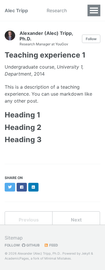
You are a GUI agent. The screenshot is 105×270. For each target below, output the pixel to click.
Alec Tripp (16, 10)
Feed (53, 245)
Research (57, 10)
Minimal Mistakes (57, 258)
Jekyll (85, 253)
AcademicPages (17, 258)
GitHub (32, 245)
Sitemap (14, 238)
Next (76, 220)
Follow (91, 39)
